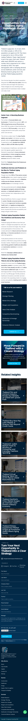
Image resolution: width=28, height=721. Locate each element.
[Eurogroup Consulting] (6, 2)
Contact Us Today (13, 363)
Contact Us (21, 3)
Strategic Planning (5, 700)
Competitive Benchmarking (7, 709)
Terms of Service (9, 640)
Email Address (5, 609)
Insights (6, 15)
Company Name (5, 584)
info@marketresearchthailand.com (13, 558)
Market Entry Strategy (6, 702)
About (2, 664)
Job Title (3, 590)
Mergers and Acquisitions (7, 704)
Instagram (6, 566)
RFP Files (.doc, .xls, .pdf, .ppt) (8, 627)
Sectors (3, 678)
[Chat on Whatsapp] (25, 712)
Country (3, 596)
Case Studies (4, 666)
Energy (3, 685)
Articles (11, 15)
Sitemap (3, 673)
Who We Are (4, 661)
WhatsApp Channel (22, 566)
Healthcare (3, 683)
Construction (4, 681)
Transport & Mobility (6, 690)
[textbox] (14, 621)
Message (3, 615)
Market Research (5, 697)
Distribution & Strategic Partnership (9, 712)
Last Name (4, 577)
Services (3, 694)
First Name (4, 571)
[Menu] (26, 3)
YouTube (14, 566)
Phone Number (5, 603)
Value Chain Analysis (6, 707)
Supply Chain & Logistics (7, 688)
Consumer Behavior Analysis (8, 714)
